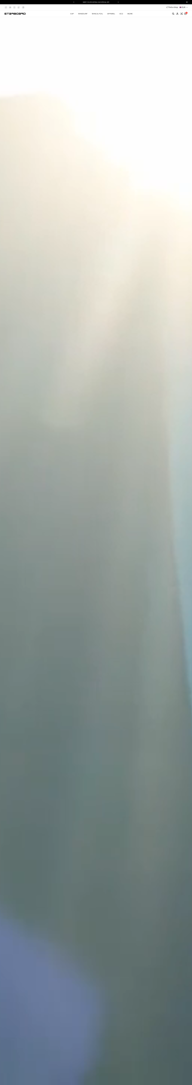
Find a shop (173, 7)
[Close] (186, 2)
